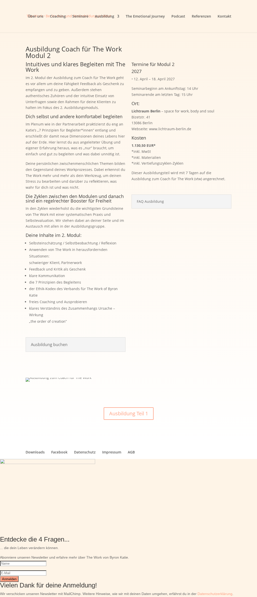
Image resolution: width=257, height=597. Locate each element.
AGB (131, 452)
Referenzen (201, 17)
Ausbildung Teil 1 (128, 413)
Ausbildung (104, 17)
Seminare (80, 17)
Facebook (59, 452)
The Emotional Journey (145, 17)
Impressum (111, 452)
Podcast (178, 17)
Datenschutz (85, 452)
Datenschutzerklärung (215, 594)
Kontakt (224, 17)
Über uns (35, 17)
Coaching (58, 17)
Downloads (35, 452)
